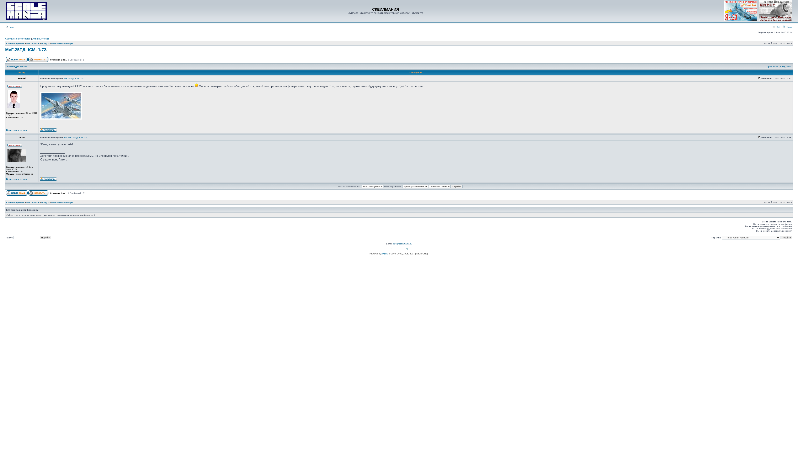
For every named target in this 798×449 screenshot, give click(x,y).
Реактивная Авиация (62, 43)
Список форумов (15, 43)
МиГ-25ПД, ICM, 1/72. (26, 49)
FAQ (777, 27)
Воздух (45, 43)
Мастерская (32, 43)
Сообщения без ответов (18, 38)
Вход (11, 27)
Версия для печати (17, 66)
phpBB (385, 254)
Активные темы (40, 38)
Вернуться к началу (16, 130)
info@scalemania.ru (402, 244)
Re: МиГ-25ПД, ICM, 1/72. (76, 137)
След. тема (786, 66)
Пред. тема (772, 66)
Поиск (788, 27)
